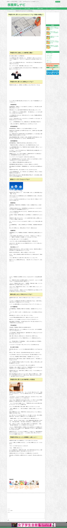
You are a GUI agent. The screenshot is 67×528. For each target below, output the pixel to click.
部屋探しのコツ (13, 8)
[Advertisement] (26, 43)
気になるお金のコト (49, 58)
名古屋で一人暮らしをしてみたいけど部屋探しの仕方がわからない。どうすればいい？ (31, 487)
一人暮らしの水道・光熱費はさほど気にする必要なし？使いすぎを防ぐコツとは (26, 487)
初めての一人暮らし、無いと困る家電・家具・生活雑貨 (36, 486)
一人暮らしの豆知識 (27, 8)
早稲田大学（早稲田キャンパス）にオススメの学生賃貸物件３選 (54, 28)
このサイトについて (53, 8)
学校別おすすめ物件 (49, 55)
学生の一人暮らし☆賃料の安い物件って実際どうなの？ (11, 486)
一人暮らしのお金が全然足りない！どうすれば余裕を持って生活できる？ (16, 487)
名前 (8, 520)
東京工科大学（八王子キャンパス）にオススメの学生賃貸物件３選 (21, 486)
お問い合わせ (58, 1)
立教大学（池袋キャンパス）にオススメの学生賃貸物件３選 (54, 32)
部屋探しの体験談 (40, 8)
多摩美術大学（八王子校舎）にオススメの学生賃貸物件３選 (54, 46)
